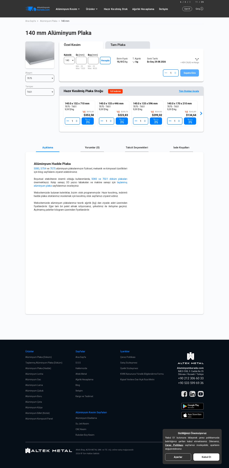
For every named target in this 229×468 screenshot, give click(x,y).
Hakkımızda (81, 368)
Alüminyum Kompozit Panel (39, 418)
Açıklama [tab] (47, 147)
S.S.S (78, 362)
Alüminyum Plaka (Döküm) (38, 357)
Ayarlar (178, 457)
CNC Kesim (81, 429)
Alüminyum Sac (33, 379)
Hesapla (105, 60)
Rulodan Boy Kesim (85, 435)
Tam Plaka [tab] (117, 45)
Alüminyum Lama (34, 385)
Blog (78, 385)
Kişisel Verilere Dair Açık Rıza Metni (137, 379)
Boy (93, 55)
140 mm (65, 21)
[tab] (81, 45)
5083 (36, 168)
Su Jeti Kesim (82, 423)
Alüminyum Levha (34, 374)
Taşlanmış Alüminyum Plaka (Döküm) (43, 362)
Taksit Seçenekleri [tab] (137, 147)
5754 (43, 168)
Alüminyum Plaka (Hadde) (38, 368)
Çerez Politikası (127, 357)
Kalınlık (68, 55)
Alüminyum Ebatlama (86, 418)
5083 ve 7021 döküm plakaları (109, 178)
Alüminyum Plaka (48, 21)
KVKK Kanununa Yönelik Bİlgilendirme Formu (142, 374)
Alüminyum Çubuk (34, 390)
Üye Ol (187, 9)
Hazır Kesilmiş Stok (116, 9)
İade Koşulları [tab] (181, 147)
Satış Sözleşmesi (128, 362)
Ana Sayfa (30, 21)
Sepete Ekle (190, 73)
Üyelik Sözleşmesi (129, 368)
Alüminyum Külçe (34, 407)
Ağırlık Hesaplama (143, 9)
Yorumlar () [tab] (92, 147)
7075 (53, 168)
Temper (29, 86)
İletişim (163, 9)
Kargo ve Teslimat (84, 396)
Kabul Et (206, 457)
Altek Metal (81, 374)
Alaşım (28, 73)
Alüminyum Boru (33, 396)
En (80, 55)
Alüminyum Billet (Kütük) (37, 413)
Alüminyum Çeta (33, 402)
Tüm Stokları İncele (189, 91)
